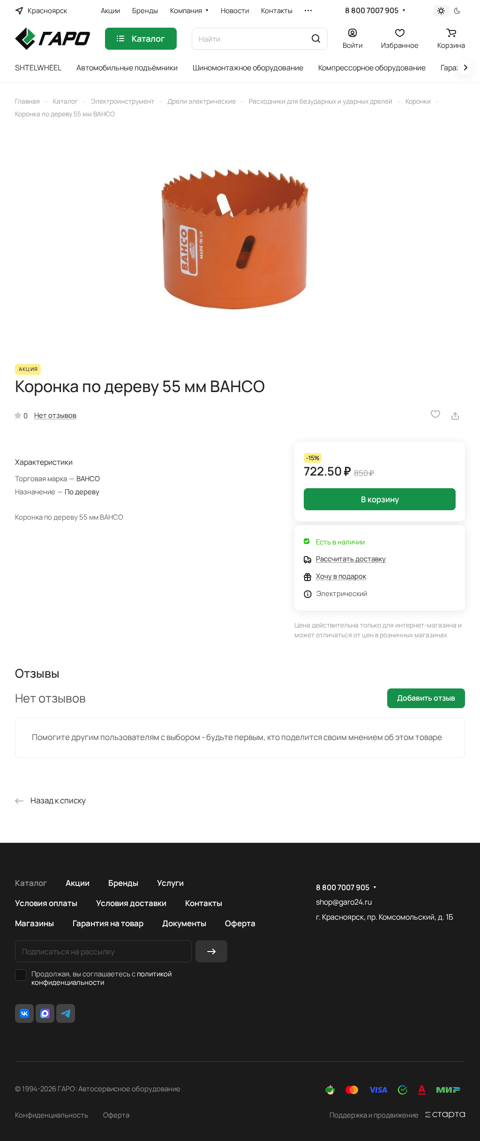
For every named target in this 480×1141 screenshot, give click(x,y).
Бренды (123, 882)
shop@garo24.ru (344, 902)
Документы (184, 923)
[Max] (45, 1013)
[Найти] (316, 39)
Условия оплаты (46, 903)
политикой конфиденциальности (101, 978)
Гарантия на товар (108, 923)
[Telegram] (65, 1013)
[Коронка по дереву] (240, 241)
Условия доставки (131, 903)
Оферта (240, 923)
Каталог (31, 882)
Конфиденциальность (51, 1114)
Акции (78, 882)
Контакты (203, 903)
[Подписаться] (211, 951)
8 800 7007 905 (371, 10)
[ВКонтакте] (24, 1013)
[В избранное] (435, 414)
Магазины (34, 923)
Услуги (170, 882)
